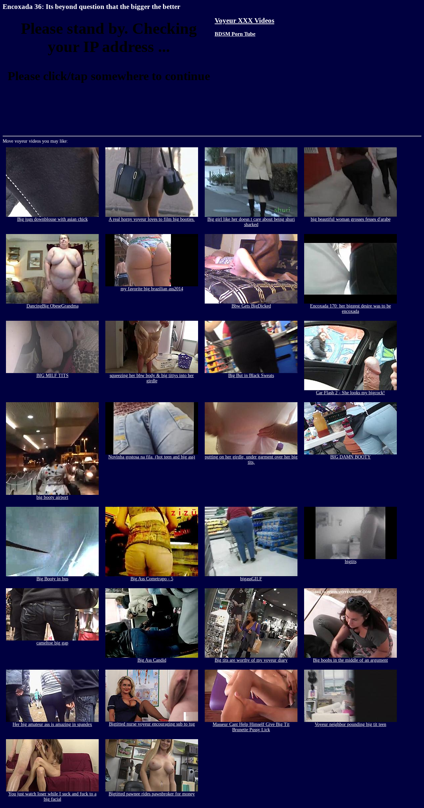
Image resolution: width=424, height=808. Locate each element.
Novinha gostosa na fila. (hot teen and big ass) (151, 456)
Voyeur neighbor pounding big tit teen (350, 724)
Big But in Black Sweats (251, 375)
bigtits (350, 561)
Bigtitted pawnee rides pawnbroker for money (152, 793)
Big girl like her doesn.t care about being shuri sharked (251, 222)
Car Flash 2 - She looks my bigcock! (350, 392)
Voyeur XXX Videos (244, 20)
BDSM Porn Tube (235, 34)
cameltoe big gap (52, 643)
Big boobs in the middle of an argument (350, 660)
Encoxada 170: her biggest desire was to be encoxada (350, 309)
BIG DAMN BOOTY (350, 456)
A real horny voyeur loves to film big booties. (152, 219)
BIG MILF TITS (52, 375)
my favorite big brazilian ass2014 (152, 288)
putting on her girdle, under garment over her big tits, (251, 459)
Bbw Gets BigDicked (251, 306)
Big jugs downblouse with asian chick (52, 219)
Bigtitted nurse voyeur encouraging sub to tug (152, 724)
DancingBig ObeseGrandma (52, 306)
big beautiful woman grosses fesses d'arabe (351, 219)
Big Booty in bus (52, 578)
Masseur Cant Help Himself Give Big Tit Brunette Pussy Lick (251, 727)
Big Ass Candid (151, 660)
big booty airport (52, 497)
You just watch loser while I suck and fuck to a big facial (52, 796)
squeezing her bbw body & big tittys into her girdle (152, 378)
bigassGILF (251, 578)
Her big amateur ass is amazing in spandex (52, 724)
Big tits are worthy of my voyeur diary (251, 660)
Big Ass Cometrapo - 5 (152, 578)
